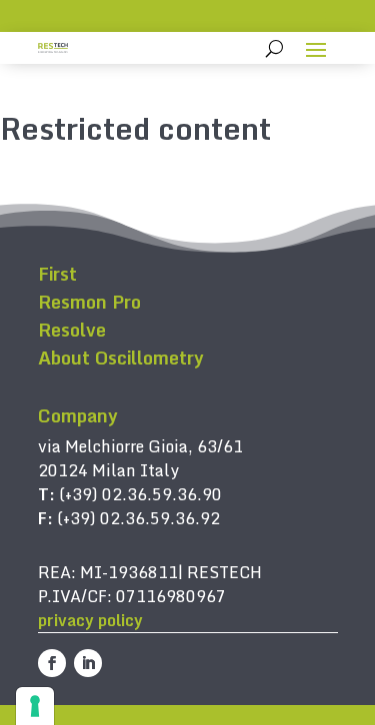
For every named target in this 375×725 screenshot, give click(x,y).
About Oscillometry (121, 357)
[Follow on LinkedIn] (88, 663)
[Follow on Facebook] (52, 663)
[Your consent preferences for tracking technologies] (35, 706)
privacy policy (90, 620)
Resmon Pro (89, 302)
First (57, 274)
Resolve (72, 330)
